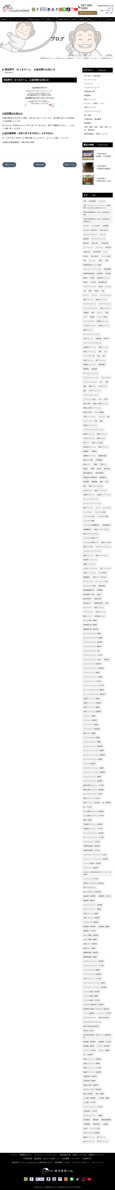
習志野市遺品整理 (88, 273)
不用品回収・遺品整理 (92, 119)
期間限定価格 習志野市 (90, 952)
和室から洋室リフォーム (100, 403)
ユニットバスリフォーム (90, 499)
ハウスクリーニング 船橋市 (92, 646)
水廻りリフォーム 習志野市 (92, 1059)
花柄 (84, 386)
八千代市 (93, 282)
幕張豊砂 (86, 369)
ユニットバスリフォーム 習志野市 (94, 694)
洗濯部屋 (98, 338)
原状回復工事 (89, 91)
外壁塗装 (87, 95)
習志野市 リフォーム (90, 560)
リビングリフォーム (104, 304)
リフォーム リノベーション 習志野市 (95, 859)
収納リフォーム (88, 555)
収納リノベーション (102, 555)
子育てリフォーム (102, 1141)
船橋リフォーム (102, 434)
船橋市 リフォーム (89, 564)
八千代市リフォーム (89, 325)
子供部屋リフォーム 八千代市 (93, 828)
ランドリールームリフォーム (92, 343)
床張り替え (95, 243)
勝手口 (99, 469)
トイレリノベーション (90, 382)
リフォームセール (88, 321)
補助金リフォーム (88, 1137)
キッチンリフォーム (89, 304)
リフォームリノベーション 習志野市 (95, 987)
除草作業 (86, 243)
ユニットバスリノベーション (92, 503)
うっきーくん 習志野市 (90, 867)
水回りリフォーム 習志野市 (92, 711)
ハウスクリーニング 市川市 (92, 659)
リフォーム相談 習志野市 (91, 991)
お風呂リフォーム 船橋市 (91, 698)
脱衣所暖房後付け (88, 590)
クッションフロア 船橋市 (91, 737)
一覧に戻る (39, 165)
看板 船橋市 (100, 1094)
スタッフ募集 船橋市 (90, 939)
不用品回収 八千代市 (90, 1111)
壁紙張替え (86, 577)
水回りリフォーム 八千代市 (92, 978)
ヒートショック (88, 581)
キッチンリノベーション (90, 373)
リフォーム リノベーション (92, 269)
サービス (86, 226)
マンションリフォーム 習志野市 (93, 833)
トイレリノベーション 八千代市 (93, 685)
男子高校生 (86, 1120)
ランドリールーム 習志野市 (92, 974)
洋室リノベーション (89, 351)
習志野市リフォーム (103, 278)
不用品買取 (107, 269)
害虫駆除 (87, 123)
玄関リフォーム (88, 360)
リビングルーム (106, 377)
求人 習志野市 (88, 1054)
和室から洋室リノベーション (92, 408)
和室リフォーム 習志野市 (91, 802)
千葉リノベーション (89, 416)
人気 (84, 291)
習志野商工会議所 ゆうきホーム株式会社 (96, 1009)
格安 (84, 390)
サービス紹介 (96, 226)
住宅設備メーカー (99, 616)
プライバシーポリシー (90, 234)
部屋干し (106, 338)
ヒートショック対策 (89, 586)
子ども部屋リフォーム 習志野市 (93, 811)
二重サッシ (103, 464)
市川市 (85, 1128)
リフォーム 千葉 (103, 416)
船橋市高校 (96, 1124)
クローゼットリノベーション (92, 551)
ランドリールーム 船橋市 (91, 970)
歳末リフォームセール (96, 486)
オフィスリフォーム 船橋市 (92, 633)
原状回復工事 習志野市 (90, 629)
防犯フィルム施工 (97, 442)
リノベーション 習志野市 (91, 729)
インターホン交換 (99, 512)
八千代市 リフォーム (90, 568)
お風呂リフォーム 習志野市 (92, 703)
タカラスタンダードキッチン (92, 1022)
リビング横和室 (99, 412)
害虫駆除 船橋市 (88, 1046)
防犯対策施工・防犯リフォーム (96, 134)
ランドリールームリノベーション (93, 429)
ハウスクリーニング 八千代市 (93, 655)
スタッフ (102, 234)
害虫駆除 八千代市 (104, 1042)
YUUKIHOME (97, 252)
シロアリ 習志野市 (103, 1046)
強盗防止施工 (102, 455)
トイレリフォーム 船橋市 (91, 672)
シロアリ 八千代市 (89, 1050)
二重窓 (92, 469)
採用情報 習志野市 (89, 926)
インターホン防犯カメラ (90, 538)
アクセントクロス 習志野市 (92, 1089)
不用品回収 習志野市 (90, 1076)
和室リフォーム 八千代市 (91, 798)
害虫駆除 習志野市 (89, 1042)
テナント (100, 312)
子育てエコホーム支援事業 (91, 1133)
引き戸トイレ (102, 386)
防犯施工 (86, 451)
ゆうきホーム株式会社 (92, 76)
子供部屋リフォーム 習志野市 (93, 824)
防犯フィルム (101, 438)
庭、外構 (87, 115)
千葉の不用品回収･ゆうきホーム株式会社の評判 (96, 214)
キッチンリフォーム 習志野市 (93, 746)
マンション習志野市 (89, 763)
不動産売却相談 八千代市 (91, 850)
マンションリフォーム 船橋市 (93, 759)
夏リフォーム (101, 1137)
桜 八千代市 (87, 807)
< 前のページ (9, 165)
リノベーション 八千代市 (91, 842)
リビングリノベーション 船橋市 (93, 768)
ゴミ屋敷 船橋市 (103, 1098)
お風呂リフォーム (88, 494)
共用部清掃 (104, 243)
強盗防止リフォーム (89, 455)
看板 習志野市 (88, 1094)
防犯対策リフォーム (89, 447)
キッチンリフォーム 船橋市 (92, 742)
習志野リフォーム (88, 434)
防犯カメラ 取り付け (100, 577)
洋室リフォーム (103, 347)
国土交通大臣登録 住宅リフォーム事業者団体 (97, 1036)
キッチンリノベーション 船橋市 (93, 750)
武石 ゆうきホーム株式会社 (92, 892)
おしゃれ (108, 286)
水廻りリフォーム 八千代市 (92, 1068)
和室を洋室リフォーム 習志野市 (93, 789)
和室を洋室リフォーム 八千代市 (93, 785)
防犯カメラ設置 (88, 460)
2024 (105, 399)
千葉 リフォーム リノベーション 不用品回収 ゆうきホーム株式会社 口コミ (97, 207)
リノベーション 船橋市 (90, 724)
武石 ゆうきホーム (89, 887)
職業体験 (95, 1120)
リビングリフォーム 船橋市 (92, 776)
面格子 (99, 594)
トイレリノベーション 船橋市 (93, 677)
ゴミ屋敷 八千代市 (89, 1102)
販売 (93, 312)
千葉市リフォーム (103, 325)
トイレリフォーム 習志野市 (92, 664)
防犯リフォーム (103, 447)
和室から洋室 (87, 412)
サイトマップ (97, 1162)
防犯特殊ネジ (87, 603)
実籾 (106, 382)
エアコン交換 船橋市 (90, 620)
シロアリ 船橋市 (103, 1050)
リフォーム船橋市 (88, 1013)
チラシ (85, 317)
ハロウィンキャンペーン (90, 395)
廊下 (104, 356)
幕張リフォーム (88, 330)
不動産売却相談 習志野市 (91, 846)
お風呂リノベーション (104, 494)
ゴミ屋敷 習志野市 (89, 1098)
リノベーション (90, 80)
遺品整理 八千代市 (104, 896)
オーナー (86, 295)
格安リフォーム (99, 607)
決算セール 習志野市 (90, 944)
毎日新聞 (86, 481)
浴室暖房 (100, 590)
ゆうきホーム (87, 490)
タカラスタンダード (89, 1017)
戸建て (100, 260)
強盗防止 (94, 451)
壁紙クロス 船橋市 (89, 733)
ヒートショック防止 (102, 581)
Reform (85, 256)
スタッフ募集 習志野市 (90, 935)
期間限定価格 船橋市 (90, 957)
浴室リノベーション (100, 490)
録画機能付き (107, 525)
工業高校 (105, 1124)
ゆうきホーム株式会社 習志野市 (93, 1004)
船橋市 (85, 278)
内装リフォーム (100, 612)
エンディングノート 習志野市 (93, 905)
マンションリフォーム (90, 308)
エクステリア (87, 607)
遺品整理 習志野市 (89, 896)
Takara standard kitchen (91, 1026)
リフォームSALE (102, 317)
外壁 (106, 603)
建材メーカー (87, 616)
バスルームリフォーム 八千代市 (93, 965)
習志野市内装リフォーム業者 (92, 265)
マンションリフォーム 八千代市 (93, 837)
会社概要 (105, 226)
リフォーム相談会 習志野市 (92, 863)
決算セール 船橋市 (89, 948)
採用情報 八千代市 (89, 931)
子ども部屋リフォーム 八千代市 (93, 815)
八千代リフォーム (88, 438)
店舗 (106, 312)
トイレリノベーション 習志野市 (93, 668)
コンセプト (101, 201)
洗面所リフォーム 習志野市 (92, 1072)
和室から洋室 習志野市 (90, 1085)
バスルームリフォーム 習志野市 (93, 961)
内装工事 (108, 247)
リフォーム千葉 (95, 1128)
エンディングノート (89, 1115)
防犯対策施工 (100, 473)
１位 (105, 351)
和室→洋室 (86, 403)
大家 (102, 291)
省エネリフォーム (88, 1141)
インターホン (107, 508)
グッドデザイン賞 (88, 356)
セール (98, 508)
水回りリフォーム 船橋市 (91, 707)
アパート (94, 295)
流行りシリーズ (90, 107)
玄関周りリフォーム (89, 364)
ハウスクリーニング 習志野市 (93, 642)
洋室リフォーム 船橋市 (90, 913)
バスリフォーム (88, 612)
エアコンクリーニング (92, 111)
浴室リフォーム (88, 299)
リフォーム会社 (106, 256)
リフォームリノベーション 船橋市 (94, 983)
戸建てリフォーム (105, 308)
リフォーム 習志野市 (90, 720)
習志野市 (100, 273)
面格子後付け (87, 599)
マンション (92, 260)
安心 (106, 481)
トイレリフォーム (105, 295)
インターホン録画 (102, 516)
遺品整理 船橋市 (88, 900)
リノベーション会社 (89, 399)
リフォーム (88, 84)
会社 (84, 260)
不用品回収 (92, 201)
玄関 (98, 356)
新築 (106, 260)
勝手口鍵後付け (88, 473)
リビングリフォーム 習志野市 (93, 781)
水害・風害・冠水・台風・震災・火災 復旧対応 (97, 128)
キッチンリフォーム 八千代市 (93, 1107)
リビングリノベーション (90, 377)
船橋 (90, 291)
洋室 (99, 351)
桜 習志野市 (107, 802)
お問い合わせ (104, 230)
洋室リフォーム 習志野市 (91, 918)
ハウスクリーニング (92, 88)
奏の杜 (100, 286)
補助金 (85, 469)
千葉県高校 (86, 1124)
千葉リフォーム (88, 338)
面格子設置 (97, 599)
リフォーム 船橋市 (89, 716)
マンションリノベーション (91, 334)
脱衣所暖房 (101, 586)
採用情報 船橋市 (103, 926)
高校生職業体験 (106, 1120)
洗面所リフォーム (101, 299)
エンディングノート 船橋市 (92, 909)
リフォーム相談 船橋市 (90, 996)
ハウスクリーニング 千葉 (91, 651)
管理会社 (106, 659)
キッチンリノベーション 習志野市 (94, 755)
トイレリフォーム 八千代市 (92, 681)
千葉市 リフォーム (89, 573)
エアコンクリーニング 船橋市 (93, 638)
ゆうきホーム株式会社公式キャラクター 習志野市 (97, 873)
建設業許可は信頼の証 (90, 477)
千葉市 (92, 278)
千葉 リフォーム (105, 568)
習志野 (96, 291)
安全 (84, 486)
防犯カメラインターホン (101, 529)
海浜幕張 (94, 369)
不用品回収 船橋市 (89, 1081)
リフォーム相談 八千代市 (91, 1000)
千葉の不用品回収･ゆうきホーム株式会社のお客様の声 (96, 220)
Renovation (94, 256)
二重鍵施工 (99, 460)
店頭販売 (86, 312)
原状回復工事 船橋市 (90, 625)
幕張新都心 (101, 364)
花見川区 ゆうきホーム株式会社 (93, 883)
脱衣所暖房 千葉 (88, 594)
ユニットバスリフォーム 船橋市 (93, 690)
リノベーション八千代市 (90, 879)
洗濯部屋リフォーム (89, 347)
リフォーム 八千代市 (104, 1013)
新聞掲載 (94, 481)
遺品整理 (86, 239)
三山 (99, 399)
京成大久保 (86, 252)
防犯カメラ (86, 464)
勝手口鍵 (107, 469)
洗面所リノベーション (90, 425)
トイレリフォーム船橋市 (90, 922)
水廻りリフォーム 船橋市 (91, 1063)
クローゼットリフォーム (103, 547)
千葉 (84, 201)
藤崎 (101, 421)
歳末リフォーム (88, 508)
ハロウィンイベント (95, 390)
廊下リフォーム (100, 360)
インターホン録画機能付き (91, 525)
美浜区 (85, 282)
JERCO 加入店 (88, 1030)
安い (101, 382)
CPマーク (86, 442)
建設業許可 (103, 477)
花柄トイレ (92, 386)
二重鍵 (95, 464)
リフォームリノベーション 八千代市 (95, 855)
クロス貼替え (102, 573)
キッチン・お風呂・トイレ (94, 103)
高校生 (100, 1115)
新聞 (101, 481)
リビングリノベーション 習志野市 (94, 772)
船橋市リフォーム (102, 321)
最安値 (92, 317)
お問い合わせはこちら (88, 13)
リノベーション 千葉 (90, 421)
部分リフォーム (90, 99)
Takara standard (103, 1017)
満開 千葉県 (87, 820)
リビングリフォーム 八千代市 (93, 794)
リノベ (105, 252)
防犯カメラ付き (106, 542)
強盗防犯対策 (98, 603)
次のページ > (70, 165)
